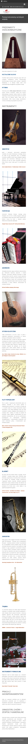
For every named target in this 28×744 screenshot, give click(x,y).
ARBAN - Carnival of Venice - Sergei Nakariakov (13, 627)
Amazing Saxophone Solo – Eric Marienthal (12, 562)
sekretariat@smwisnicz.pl (17, 6)
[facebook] (24, 4)
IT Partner (4, 741)
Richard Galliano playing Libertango (10, 287)
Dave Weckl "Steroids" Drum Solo (10, 686)
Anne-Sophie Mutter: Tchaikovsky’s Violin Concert (14, 166)
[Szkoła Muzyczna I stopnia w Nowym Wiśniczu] (5, 11)
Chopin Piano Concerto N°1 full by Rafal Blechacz (13, 223)
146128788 (6, 6)
